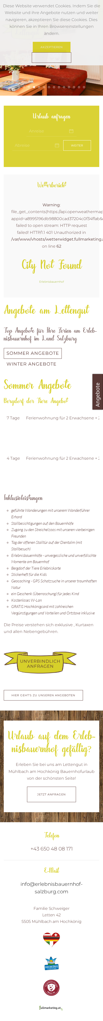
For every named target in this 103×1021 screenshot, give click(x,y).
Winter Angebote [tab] (31, 364)
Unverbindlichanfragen (40, 664)
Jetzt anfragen (51, 794)
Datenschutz (52, 57)
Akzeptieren (51, 47)
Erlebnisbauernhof (51, 281)
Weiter (77, 145)
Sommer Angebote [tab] (32, 353)
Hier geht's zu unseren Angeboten (43, 695)
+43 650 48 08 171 (51, 849)
